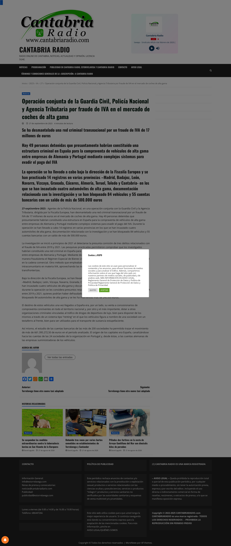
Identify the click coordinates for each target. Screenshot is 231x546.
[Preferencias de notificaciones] (5, 540)
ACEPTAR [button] (104, 290)
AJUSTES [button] (93, 290)
